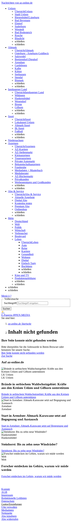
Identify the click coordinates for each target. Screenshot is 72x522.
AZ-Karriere (21, 149)
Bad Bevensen (22, 20)
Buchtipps (26, 266)
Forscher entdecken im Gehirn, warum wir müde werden (31, 476)
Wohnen (25, 257)
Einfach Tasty (28, 263)
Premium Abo (22, 206)
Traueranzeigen (23, 158)
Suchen (6, 308)
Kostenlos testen (23, 203)
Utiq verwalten (9, 507)
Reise (24, 248)
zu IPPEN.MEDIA (20, 315)
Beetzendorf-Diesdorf (26, 59)
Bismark (19, 80)
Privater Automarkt (25, 161)
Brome (18, 104)
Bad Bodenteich (23, 32)
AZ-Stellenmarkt (23, 152)
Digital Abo (21, 200)
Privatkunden (22, 179)
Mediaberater (22, 173)
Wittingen (20, 95)
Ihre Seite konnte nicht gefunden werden (22, 352)
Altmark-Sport (22, 125)
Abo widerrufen (9, 519)
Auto (24, 245)
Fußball (19, 131)
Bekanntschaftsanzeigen (27, 164)
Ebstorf (18, 23)
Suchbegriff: (10, 303)
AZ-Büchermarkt (24, 176)
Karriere (25, 251)
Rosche (19, 35)
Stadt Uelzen (21, 14)
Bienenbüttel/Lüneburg (27, 17)
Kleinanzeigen (22, 155)
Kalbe (18, 68)
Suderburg (20, 26)
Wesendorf (20, 101)
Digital (25, 260)
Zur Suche (6, 355)
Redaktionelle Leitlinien (14, 498)
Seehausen (20, 74)
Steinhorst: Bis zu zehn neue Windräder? (22, 450)
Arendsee (20, 62)
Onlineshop (21, 209)
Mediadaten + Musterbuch (29, 170)
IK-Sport (19, 128)
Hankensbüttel (22, 98)
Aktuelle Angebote (25, 197)
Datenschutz (7, 501)
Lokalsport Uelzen (24, 122)
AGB (4, 492)
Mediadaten (7, 510)
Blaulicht (19, 38)
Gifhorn (19, 107)
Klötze (18, 71)
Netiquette (6, 513)
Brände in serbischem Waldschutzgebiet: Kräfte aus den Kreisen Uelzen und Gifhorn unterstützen (35, 396)
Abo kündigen (9, 516)
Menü (4, 295)
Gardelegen (21, 65)
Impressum (7, 495)
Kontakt (5, 489)
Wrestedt (19, 29)
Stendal (19, 77)
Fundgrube (20, 167)
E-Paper (5, 315)
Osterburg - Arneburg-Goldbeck (32, 53)
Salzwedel (20, 56)
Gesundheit (27, 254)
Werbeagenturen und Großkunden (33, 182)
